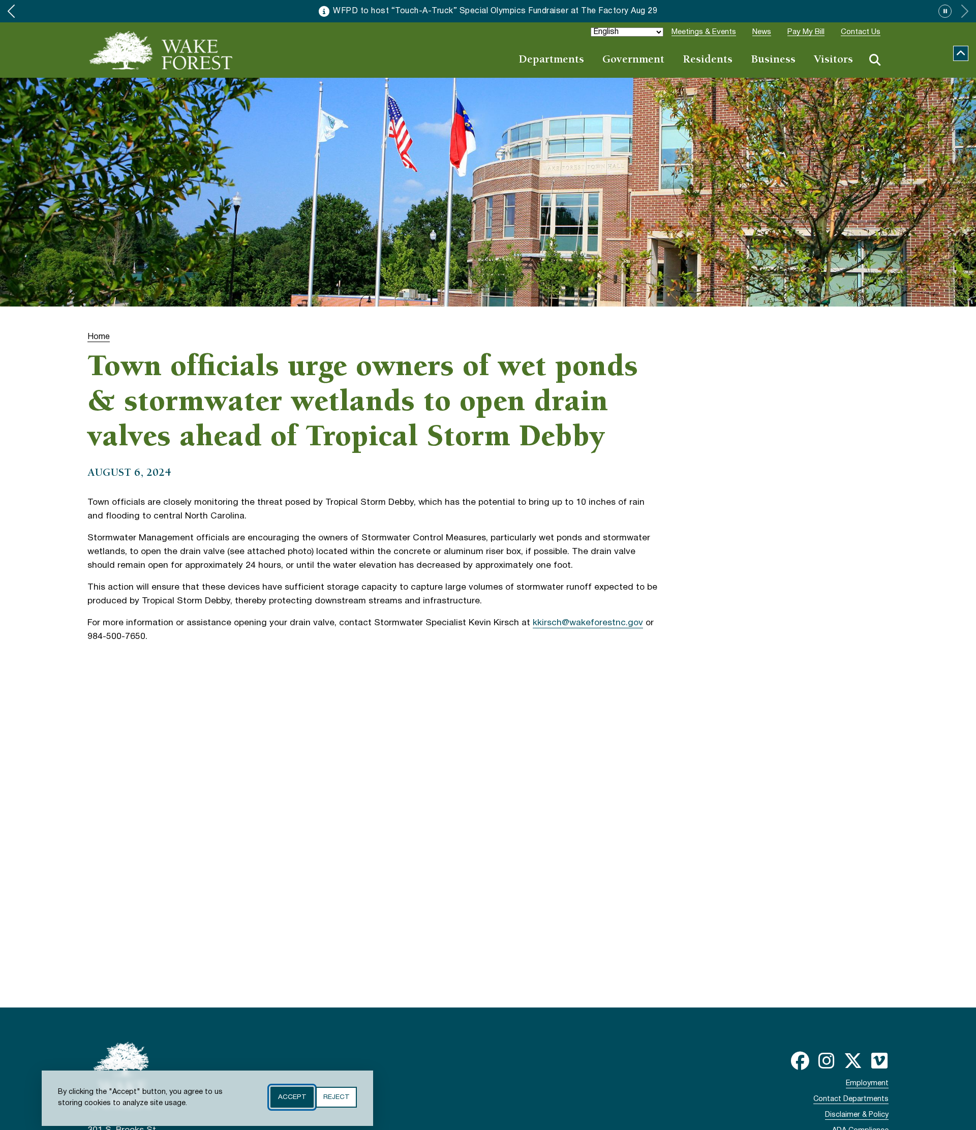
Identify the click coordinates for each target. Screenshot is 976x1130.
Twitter (853, 1061)
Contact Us (860, 32)
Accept (292, 1097)
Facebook (800, 1061)
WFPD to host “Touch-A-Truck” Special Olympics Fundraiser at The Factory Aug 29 (495, 11)
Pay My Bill (806, 32)
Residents (708, 60)
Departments (551, 60)
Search (875, 60)
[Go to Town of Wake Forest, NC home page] (161, 50)
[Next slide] (965, 11)
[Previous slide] (11, 11)
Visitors (833, 60)
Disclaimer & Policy (857, 1115)
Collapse (960, 53)
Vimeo (879, 1061)
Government (633, 60)
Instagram (826, 1061)
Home (98, 337)
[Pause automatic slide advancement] (945, 11)
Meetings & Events (704, 32)
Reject (336, 1097)
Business (773, 60)
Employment (867, 1083)
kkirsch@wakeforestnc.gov (588, 623)
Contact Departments (851, 1099)
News (761, 32)
